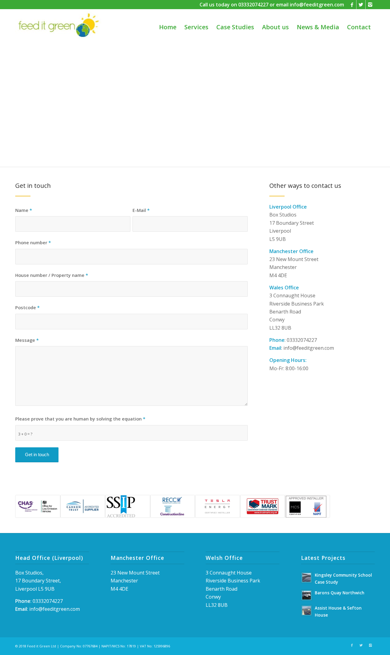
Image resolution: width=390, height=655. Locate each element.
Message (27, 340)
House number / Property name (51, 275)
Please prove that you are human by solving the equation (80, 419)
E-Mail (141, 210)
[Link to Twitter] (360, 4)
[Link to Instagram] (370, 4)
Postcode (27, 307)
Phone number (33, 242)
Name (23, 210)
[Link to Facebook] (351, 4)
